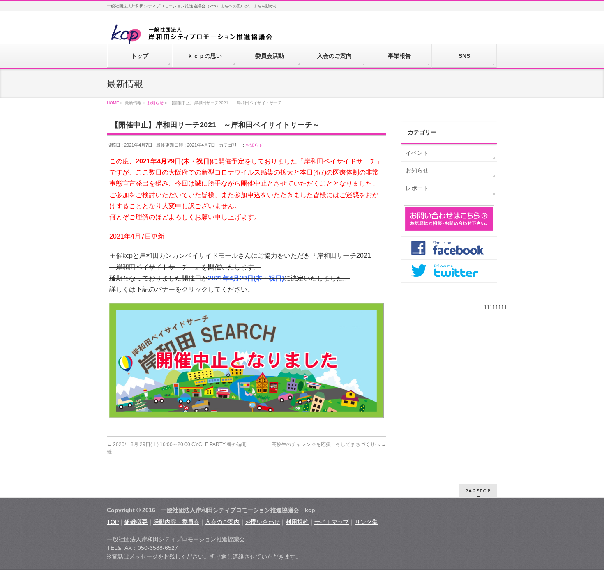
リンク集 (366, 522)
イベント (417, 152)
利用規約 (297, 522)
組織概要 (136, 522)
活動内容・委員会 (176, 522)
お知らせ (254, 144)
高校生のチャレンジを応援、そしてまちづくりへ (329, 444)
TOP (113, 522)
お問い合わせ (262, 522)
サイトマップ (331, 522)
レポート (417, 188)
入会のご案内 (222, 522)
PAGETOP (478, 490)
